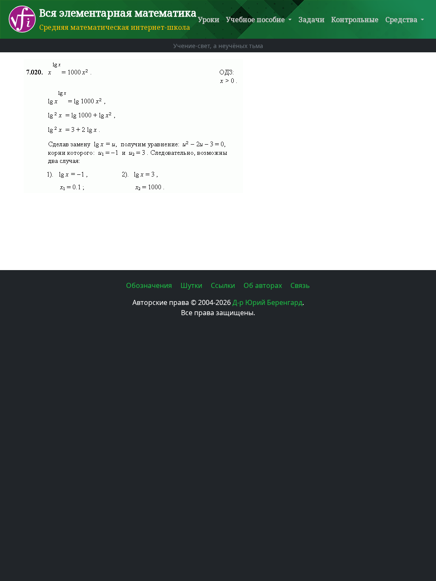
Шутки (192, 285)
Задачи (311, 19)
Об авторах (264, 285)
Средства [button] (402, 19)
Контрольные (355, 19)
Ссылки (224, 285)
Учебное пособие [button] (256, 19)
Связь (300, 285)
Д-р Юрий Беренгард (267, 302)
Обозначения (150, 285)
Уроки (208, 19)
